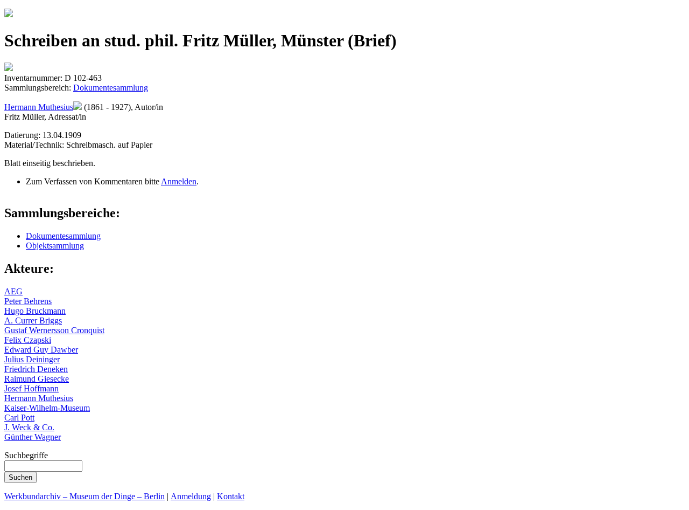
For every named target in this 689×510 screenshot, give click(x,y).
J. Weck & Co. (29, 427)
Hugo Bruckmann (35, 310)
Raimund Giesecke (36, 378)
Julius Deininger (32, 359)
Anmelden (178, 181)
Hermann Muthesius (38, 107)
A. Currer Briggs (33, 320)
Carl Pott (19, 417)
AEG (13, 291)
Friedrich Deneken (36, 369)
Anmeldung (191, 496)
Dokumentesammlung (110, 87)
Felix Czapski (27, 339)
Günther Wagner (32, 437)
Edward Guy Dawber (41, 349)
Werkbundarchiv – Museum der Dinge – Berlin (84, 496)
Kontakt (230, 496)
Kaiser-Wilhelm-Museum (47, 407)
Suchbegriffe (26, 455)
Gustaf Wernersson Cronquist (54, 330)
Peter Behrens (28, 301)
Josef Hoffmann (31, 388)
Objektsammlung (55, 245)
